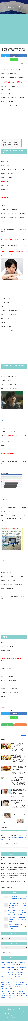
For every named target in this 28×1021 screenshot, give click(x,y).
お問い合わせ (7, 1013)
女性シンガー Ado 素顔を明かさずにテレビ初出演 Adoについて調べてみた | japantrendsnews (14, 976)
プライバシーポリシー (20, 1013)
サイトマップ (14, 1015)
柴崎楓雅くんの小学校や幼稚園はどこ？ (11, 144)
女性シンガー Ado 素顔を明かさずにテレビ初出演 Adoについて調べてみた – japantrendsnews (14, 986)
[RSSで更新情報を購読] (20, 724)
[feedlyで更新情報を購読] (7, 724)
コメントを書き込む (14, 831)
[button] (25, 952)
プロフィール (7, 1011)
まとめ (4, 145)
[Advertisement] (14, 29)
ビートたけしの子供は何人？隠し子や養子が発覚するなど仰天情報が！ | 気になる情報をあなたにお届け (14, 995)
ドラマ (4, 707)
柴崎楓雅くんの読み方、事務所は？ (10, 142)
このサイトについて (20, 1011)
